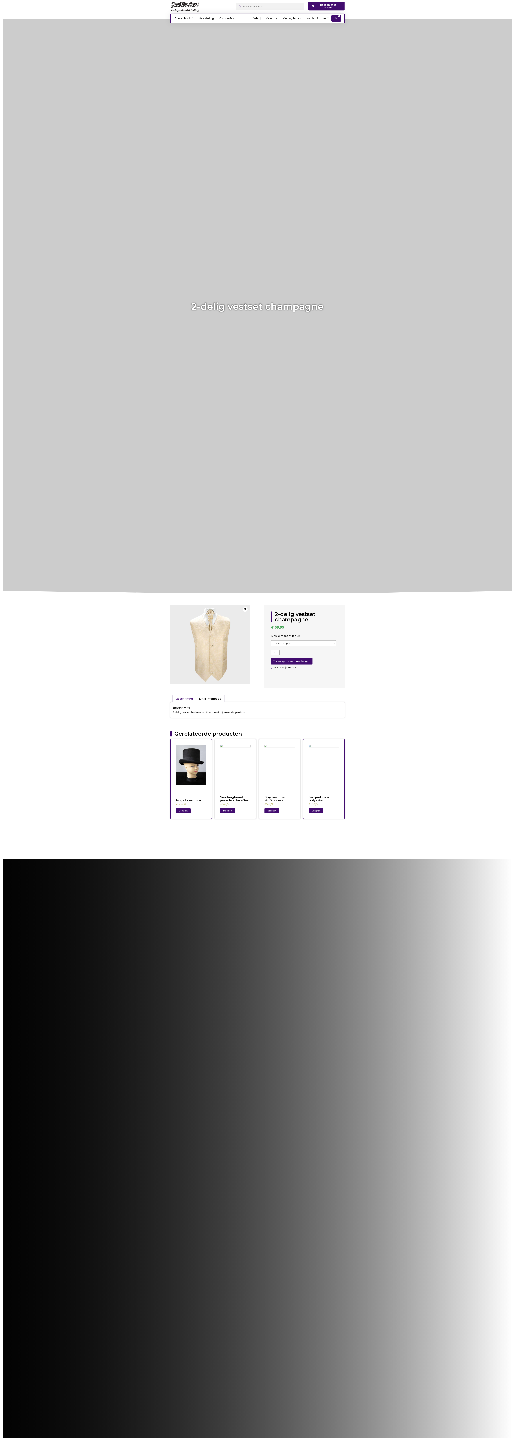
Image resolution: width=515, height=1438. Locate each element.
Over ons (271, 18)
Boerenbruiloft (184, 18)
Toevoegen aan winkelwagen (291, 661)
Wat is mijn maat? (318, 18)
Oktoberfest (227, 18)
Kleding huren (292, 18)
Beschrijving (184, 698)
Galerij (257, 18)
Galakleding (206, 18)
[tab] (184, 698)
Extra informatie (210, 698)
